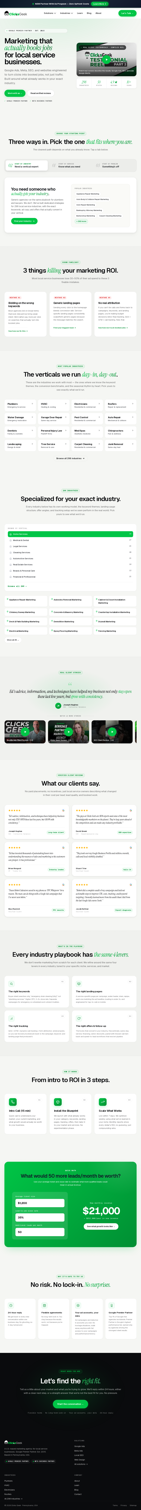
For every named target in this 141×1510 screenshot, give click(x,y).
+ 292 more (81, 221)
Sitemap (133, 1505)
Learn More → (99, 4)
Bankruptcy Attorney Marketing (89, 210)
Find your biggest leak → (64, 328)
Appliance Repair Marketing (87, 194)
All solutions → (81, 1464)
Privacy (124, 1505)
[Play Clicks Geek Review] (68, 731)
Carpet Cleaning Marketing (110, 216)
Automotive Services (72, 558)
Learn (80, 13)
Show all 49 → (13, 640)
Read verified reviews (41, 93)
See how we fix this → (18, 331)
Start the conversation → (70, 1404)
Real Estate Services (72, 564)
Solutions (48, 13)
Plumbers (8, 1481)
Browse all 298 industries (69, 458)
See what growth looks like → (101, 1226)
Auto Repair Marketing (85, 205)
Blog (89, 13)
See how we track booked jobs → (113, 328)
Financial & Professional (72, 576)
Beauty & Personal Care (72, 570)
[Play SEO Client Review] (112, 731)
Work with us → (15, 93)
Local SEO (79, 1455)
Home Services (72, 534)
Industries (65, 13)
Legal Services (72, 546)
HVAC (6, 1485)
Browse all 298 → (17, 586)
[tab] (27, 165)
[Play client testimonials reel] (106, 59)
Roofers (7, 1494)
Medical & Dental (72, 540)
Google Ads (79, 1446)
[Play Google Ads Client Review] (25, 731)
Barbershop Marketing (85, 216)
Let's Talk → (127, 13)
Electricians (9, 1490)
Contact (78, 1494)
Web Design (79, 1459)
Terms (115, 1505)
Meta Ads (78, 1451)
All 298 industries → (13, 1499)
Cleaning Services (72, 552)
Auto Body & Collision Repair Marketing (92, 199)
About (98, 13)
